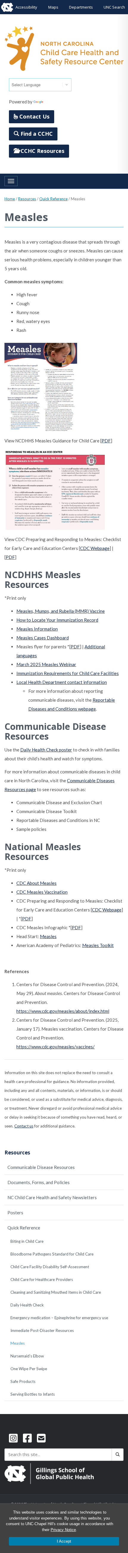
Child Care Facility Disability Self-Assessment (49, 1266)
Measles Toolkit (98, 945)
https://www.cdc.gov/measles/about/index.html (62, 1011)
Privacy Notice (63, 1530)
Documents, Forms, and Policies (38, 1182)
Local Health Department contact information (61, 682)
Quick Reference (53, 198)
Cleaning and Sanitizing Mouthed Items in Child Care (55, 1292)
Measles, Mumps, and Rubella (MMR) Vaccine (60, 611)
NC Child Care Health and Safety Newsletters (52, 1197)
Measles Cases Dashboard (42, 637)
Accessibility (26, 7)
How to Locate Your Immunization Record (57, 620)
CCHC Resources (41, 150)
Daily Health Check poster (46, 749)
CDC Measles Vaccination (42, 892)
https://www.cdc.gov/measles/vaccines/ (55, 1046)
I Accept (64, 1541)
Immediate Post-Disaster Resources (42, 1330)
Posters (15, 1212)
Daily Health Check (27, 1305)
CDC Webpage (95, 548)
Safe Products (22, 1381)
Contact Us (33, 116)
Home (9, 198)
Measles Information (37, 628)
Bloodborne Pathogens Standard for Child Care (51, 1254)
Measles (48, 936)
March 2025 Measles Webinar (46, 664)
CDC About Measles (36, 883)
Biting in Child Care (26, 1241)
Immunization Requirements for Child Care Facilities (67, 673)
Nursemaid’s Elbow (27, 1356)
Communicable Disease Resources (41, 1167)
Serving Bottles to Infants (32, 1394)
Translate (53, 101)
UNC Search (114, 7)
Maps (53, 7)
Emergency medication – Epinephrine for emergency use (59, 1317)
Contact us (23, 1126)
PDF (106, 440)
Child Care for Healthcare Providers (41, 1279)
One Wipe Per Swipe (28, 1368)
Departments (81, 7)
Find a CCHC (36, 133)
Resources (27, 198)
